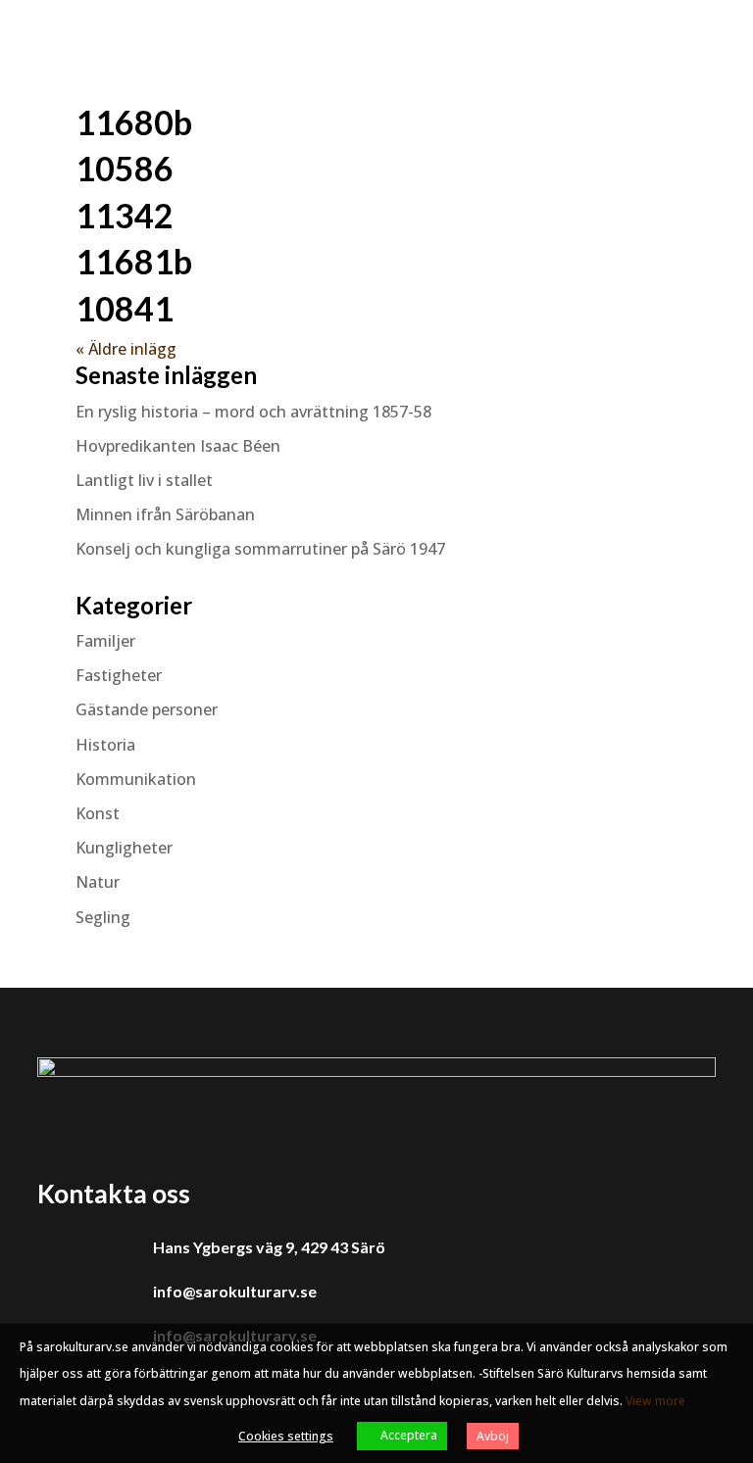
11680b (133, 122)
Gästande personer (146, 709)
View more (655, 1400)
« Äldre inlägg (125, 349)
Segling (102, 917)
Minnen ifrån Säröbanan (165, 514)
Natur (97, 882)
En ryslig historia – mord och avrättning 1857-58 (253, 411)
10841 (124, 308)
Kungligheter (124, 847)
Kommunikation (135, 779)
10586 (124, 168)
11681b (133, 261)
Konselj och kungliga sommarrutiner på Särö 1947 (260, 549)
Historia (105, 745)
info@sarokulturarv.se (235, 1291)
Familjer (105, 641)
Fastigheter (118, 675)
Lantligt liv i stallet (144, 480)
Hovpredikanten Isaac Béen (179, 446)
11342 (124, 215)
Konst (97, 813)
